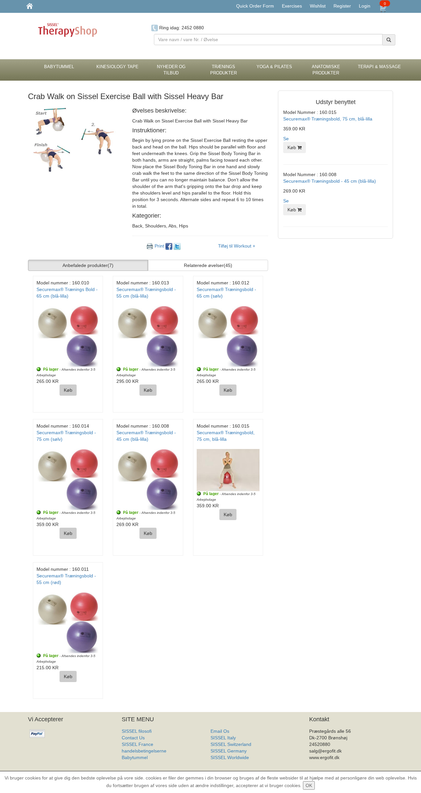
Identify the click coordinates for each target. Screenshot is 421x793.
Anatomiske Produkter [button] (326, 69)
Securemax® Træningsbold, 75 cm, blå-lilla (327, 118)
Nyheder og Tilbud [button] (171, 69)
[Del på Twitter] (177, 246)
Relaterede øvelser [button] (208, 265)
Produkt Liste (224, 764)
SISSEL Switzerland (230, 744)
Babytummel (135, 757)
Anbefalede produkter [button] (87, 265)
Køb (68, 390)
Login (364, 6)
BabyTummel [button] (59, 66)
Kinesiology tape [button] (117, 66)
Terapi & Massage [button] (379, 66)
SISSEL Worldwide (229, 757)
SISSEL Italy (223, 737)
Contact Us (133, 737)
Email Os (219, 731)
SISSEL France (137, 744)
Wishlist (318, 6)
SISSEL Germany (228, 750)
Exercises (292, 6)
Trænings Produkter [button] (223, 69)
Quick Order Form (255, 6)
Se (286, 138)
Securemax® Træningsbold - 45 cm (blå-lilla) (329, 181)
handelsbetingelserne (144, 750)
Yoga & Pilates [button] (274, 66)
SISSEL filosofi (137, 731)
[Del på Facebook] (169, 246)
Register (342, 6)
